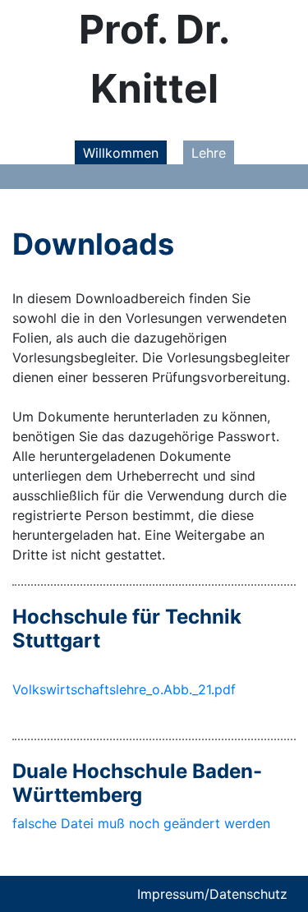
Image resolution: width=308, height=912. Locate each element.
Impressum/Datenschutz (212, 894)
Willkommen (121, 153)
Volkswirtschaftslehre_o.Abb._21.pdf (124, 689)
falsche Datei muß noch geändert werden (141, 823)
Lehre (208, 153)
